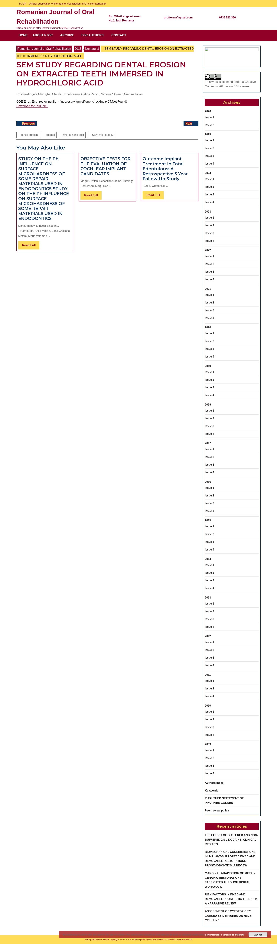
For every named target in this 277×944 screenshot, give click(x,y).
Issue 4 (209, 163)
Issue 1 (209, 117)
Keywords (211, 790)
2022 (208, 250)
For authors (92, 35)
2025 (208, 134)
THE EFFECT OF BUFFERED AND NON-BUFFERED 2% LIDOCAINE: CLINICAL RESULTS (231, 839)
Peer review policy (217, 810)
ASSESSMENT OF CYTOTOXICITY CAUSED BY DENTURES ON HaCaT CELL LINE (229, 916)
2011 (208, 674)
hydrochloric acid (73, 134)
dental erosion (29, 134)
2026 (208, 111)
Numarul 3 (92, 48)
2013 (78, 48)
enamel (50, 134)
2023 (208, 211)
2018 (208, 404)
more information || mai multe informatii (224, 934)
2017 (208, 443)
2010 (208, 705)
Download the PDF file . (32, 106)
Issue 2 (209, 125)
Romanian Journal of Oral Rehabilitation (44, 48)
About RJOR (43, 35)
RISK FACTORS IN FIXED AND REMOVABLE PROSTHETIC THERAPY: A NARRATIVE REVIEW (231, 899)
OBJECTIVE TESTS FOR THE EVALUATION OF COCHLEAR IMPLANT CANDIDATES (105, 166)
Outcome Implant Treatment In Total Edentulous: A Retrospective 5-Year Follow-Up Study (165, 168)
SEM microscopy (102, 134)
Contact (118, 35)
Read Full (30, 246)
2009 (208, 744)
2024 (208, 173)
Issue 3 (209, 155)
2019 (208, 366)
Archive (67, 35)
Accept (258, 934)
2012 (208, 636)
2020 (208, 327)
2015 (208, 520)
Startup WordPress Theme (97, 939)
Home (23, 35)
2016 (208, 481)
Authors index (214, 782)
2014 (208, 558)
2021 (208, 288)
